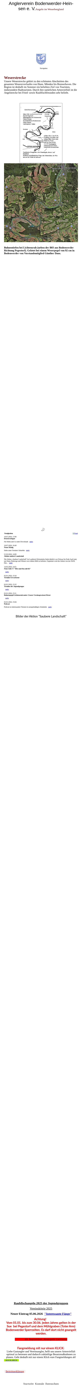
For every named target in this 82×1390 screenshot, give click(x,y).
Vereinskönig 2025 (41, 1308)
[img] (41, 26)
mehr (31, 542)
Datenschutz (52, 1383)
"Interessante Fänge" (58, 1313)
